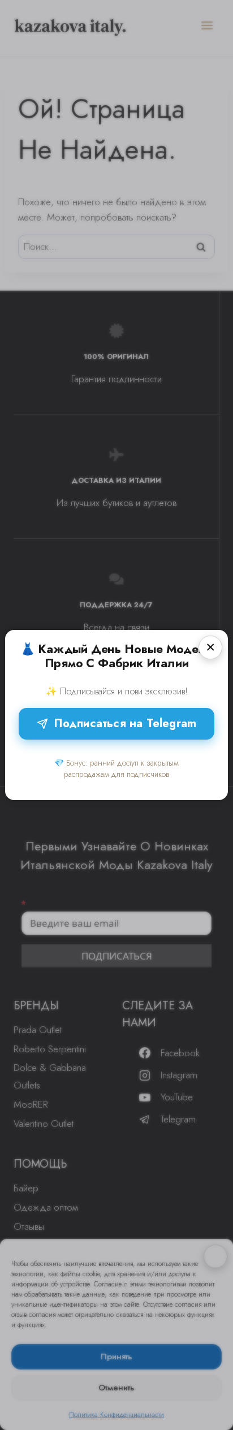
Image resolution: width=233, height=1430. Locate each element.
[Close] (210, 647)
